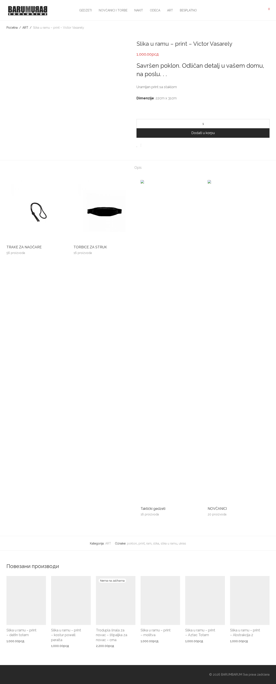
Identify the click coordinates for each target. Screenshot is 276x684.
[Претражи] (238, 10)
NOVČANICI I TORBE (113, 10)
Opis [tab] (138, 168)
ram (149, 543)
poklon (132, 543)
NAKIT (138, 10)
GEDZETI (85, 10)
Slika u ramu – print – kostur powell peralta (66, 635)
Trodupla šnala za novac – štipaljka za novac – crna (111, 635)
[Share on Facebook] (145, 145)
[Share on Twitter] (152, 145)
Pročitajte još (103, 646)
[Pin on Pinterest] (158, 145)
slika (156, 543)
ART (170, 10)
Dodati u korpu (203, 133)
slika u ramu (169, 543)
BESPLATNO (188, 10)
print (141, 543)
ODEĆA (155, 10)
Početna (12, 27)
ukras (182, 543)
